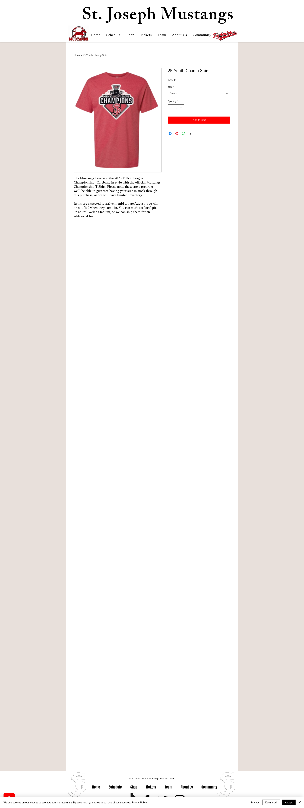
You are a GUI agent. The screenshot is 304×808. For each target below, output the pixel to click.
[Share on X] (190, 133)
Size (171, 86)
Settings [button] (255, 802)
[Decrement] (170, 108)
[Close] (300, 802)
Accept (289, 802)
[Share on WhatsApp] (183, 133)
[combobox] (199, 93)
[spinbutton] (176, 108)
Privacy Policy (139, 802)
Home (77, 55)
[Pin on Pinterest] (177, 133)
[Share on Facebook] (170, 133)
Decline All (271, 802)
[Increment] (181, 108)
